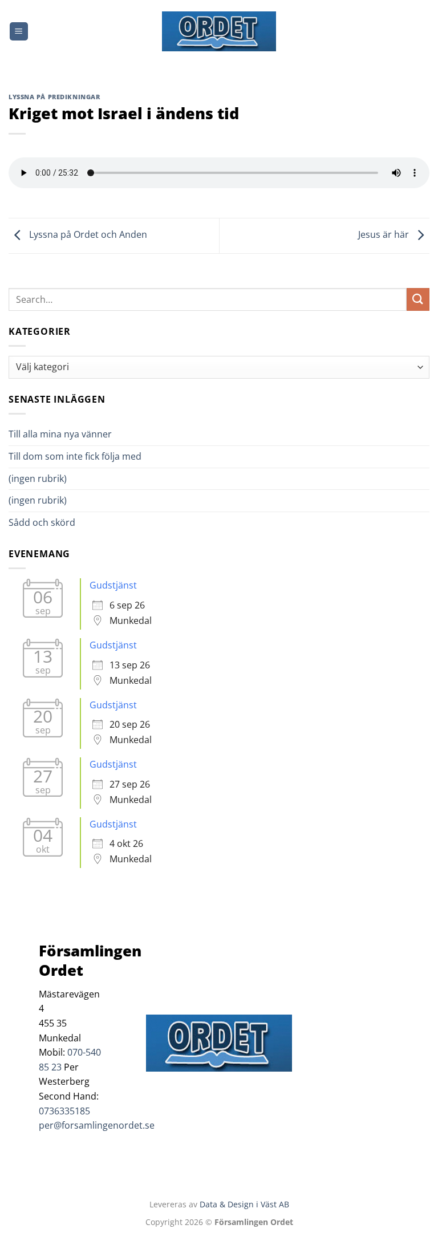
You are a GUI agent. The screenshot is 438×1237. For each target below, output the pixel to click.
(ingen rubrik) (38, 478)
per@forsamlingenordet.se (97, 1125)
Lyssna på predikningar (54, 96)
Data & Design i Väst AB (244, 1204)
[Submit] (418, 299)
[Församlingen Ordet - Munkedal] (219, 31)
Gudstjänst (113, 585)
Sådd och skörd (42, 522)
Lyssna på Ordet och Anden (87, 235)
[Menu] (19, 31)
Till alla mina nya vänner (70, 434)
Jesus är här (384, 235)
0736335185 (64, 1111)
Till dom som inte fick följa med (75, 456)
